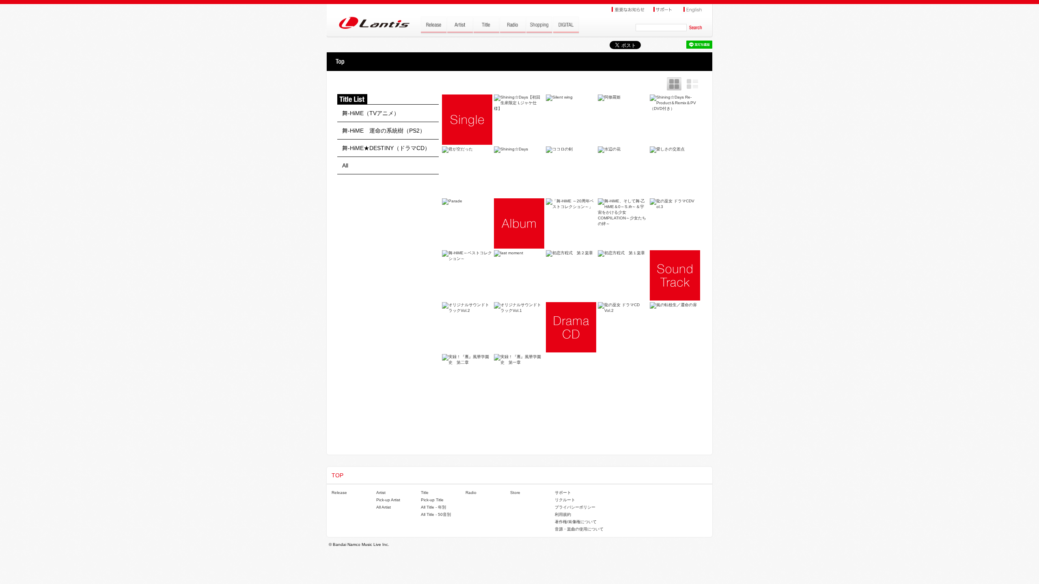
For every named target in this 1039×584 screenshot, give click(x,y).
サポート (563, 492)
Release (339, 492)
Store (515, 492)
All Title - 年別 (433, 507)
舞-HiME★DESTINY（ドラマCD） (386, 148)
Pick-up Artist (388, 500)
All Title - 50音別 (436, 514)
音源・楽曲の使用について (579, 529)
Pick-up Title (432, 500)
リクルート (565, 500)
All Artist (383, 507)
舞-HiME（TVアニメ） (370, 113)
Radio (471, 492)
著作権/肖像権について (576, 522)
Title (425, 492)
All (345, 165)
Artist (381, 492)
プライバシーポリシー (575, 507)
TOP (340, 61)
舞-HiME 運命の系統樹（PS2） (383, 130)
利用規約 (563, 514)
